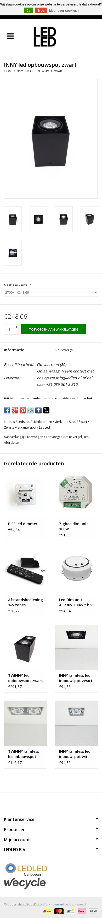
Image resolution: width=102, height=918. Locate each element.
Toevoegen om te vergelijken (67, 437)
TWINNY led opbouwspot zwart (25, 678)
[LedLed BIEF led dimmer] (25, 495)
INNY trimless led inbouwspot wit (74, 754)
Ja (28, 11)
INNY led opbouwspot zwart (40, 71)
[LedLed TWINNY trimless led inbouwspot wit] (25, 723)
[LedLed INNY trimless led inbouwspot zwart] (76, 647)
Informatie (14, 349)
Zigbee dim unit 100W (73, 526)
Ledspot (24, 421)
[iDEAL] (46, 911)
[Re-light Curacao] (51, 869)
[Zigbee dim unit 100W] (76, 495)
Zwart (82, 421)
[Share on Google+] (15, 410)
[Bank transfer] (92, 911)
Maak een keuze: (17, 285)
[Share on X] (46, 410)
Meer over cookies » (64, 11)
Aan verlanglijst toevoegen (24, 437)
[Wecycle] (51, 883)
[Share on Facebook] (7, 410)
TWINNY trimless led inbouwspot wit (23, 754)
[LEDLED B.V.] (61, 36)
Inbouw (9, 421)
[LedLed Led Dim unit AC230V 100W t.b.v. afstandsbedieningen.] (76, 571)
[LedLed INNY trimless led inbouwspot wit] (76, 723)
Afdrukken (11, 442)
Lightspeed (77, 904)
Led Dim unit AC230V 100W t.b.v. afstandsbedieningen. (76, 602)
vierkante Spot (65, 421)
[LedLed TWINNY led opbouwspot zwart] (25, 647)
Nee (41, 11)
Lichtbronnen (42, 421)
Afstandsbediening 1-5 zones (25, 602)
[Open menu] (10, 36)
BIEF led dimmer (22, 523)
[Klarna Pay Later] (81, 911)
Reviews (64, 349)
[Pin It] (23, 410)
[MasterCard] (58, 911)
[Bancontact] (70, 911)
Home (8, 71)
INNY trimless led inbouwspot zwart (76, 678)
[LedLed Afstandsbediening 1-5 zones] (25, 571)
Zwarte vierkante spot (20, 427)
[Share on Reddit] (30, 410)
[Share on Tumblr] (38, 410)
